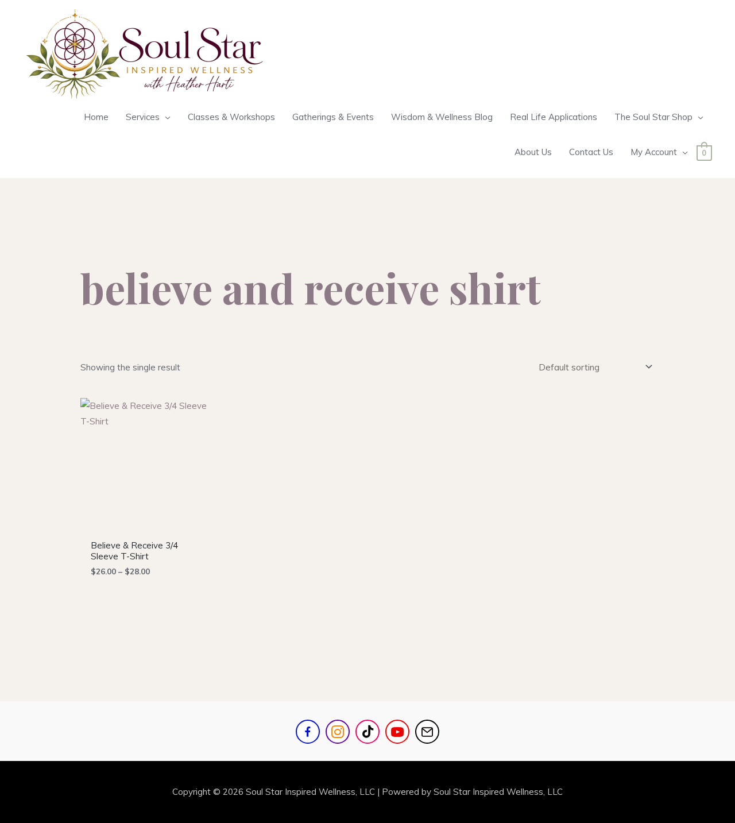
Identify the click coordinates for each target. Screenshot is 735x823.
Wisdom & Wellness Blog (442, 116)
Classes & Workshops (231, 116)
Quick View (147, 523)
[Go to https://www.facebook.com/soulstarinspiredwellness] (308, 732)
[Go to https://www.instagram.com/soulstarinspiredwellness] (338, 732)
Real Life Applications (553, 116)
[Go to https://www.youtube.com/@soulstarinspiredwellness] (397, 732)
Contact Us (591, 151)
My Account (653, 151)
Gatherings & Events (333, 116)
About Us (533, 151)
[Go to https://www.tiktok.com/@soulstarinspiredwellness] (367, 732)
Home (96, 116)
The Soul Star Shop (653, 116)
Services (143, 116)
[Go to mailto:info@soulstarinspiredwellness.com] (427, 732)
